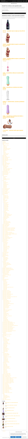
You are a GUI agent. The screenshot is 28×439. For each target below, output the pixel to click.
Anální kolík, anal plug (5, 242)
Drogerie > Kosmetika (5, 231)
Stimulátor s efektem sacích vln (6, 368)
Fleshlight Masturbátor (5, 258)
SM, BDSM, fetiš (4, 332)
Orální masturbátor (5, 265)
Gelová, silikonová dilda (5, 184)
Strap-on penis (5, 187)
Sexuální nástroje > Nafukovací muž (7, 293)
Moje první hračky (5, 395)
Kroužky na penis (5, 244)
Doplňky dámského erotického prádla (7, 309)
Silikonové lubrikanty (6, 216)
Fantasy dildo (4, 183)
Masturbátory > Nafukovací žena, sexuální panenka (8, 269)
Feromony (4, 201)
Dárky (4, 394)
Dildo (3, 180)
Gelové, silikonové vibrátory (6, 339)
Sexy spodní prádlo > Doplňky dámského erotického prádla (9, 330)
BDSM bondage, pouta (5, 166)
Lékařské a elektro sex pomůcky (7, 148)
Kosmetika (4, 211)
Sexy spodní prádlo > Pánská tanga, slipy (7, 331)
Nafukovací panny (5, 259)
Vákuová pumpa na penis (6, 248)
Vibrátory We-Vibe (6, 360)
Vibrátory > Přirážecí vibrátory (6, 386)
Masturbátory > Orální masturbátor (6, 270)
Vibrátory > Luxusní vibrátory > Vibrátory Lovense (8, 379)
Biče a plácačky (5, 167)
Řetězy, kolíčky (5, 150)
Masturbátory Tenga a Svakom (6, 263)
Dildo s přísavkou (5, 176)
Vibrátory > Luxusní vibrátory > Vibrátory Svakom (8, 380)
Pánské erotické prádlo (5, 276)
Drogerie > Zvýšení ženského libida (6, 238)
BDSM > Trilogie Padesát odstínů (6, 163)
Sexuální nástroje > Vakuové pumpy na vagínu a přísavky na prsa (10, 296)
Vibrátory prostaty (5, 372)
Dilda (3, 175)
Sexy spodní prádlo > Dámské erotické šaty (7, 326)
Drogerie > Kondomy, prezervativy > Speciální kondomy (9, 230)
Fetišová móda (5, 147)
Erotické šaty (4, 316)
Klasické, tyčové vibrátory (6, 340)
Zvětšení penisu (5, 251)
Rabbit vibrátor (5, 347)
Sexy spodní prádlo (5, 299)
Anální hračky (4, 142)
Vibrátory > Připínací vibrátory (6, 385)
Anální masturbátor (5, 257)
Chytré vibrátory (5, 338)
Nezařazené (4, 275)
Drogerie (4, 194)
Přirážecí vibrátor (5, 346)
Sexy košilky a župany (5, 320)
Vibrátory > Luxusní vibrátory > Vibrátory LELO (8, 378)
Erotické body (4, 312)
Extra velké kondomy (6, 204)
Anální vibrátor (5, 337)
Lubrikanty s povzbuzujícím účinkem (8, 214)
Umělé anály (4, 266)
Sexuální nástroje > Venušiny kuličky (7, 297)
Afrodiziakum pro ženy (5, 197)
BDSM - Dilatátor (4, 155)
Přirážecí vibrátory (5, 365)
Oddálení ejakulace (5, 218)
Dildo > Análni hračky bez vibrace (6, 188)
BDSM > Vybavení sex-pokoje (6, 164)
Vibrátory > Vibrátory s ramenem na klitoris (7, 392)
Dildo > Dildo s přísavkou (5, 190)
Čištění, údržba (5, 200)
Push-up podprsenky (5, 319)
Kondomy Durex (6, 207)
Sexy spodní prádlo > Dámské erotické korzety (8, 323)
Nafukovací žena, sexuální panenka (7, 264)
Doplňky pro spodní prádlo (6, 310)
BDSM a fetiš (4, 333)
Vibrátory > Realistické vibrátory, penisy (7, 387)
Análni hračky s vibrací (5, 353)
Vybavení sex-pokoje (5, 154)
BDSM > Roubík (4, 161)
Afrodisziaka (4, 141)
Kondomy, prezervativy (5, 202)
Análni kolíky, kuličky (5, 182)
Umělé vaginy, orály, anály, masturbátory (7, 334)
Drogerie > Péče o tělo (5, 235)
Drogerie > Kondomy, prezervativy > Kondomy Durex (8, 229)
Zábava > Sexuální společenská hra (6, 399)
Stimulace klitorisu (5, 285)
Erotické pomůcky (5, 241)
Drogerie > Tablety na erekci (6, 236)
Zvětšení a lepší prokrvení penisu (7, 222)
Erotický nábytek (5, 146)
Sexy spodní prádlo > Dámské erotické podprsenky (8, 324)
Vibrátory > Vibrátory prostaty (6, 391)
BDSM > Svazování (5, 162)
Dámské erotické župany (6, 306)
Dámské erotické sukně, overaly (6, 305)
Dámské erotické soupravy (6, 173)
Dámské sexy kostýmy (5, 174)
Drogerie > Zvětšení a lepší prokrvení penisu (7, 237)
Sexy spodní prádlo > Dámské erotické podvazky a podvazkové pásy (10, 325)
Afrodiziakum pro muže (6, 196)
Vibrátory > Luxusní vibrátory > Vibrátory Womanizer (8, 382)
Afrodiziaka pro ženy (5, 195)
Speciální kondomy (6, 208)
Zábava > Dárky (4, 398)
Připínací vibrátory (5, 345)
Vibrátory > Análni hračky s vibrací (6, 374)
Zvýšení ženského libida (6, 223)
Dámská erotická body (5, 300)
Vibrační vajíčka (5, 250)
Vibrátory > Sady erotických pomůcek (7, 388)
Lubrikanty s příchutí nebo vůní (7, 215)
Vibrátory (4, 352)
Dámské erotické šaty (5, 304)
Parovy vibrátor (5, 344)
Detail (5, 32)
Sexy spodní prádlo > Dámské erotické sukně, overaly (8, 327)
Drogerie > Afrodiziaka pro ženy (6, 224)
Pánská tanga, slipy (5, 317)
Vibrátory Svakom (6, 359)
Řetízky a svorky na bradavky (6, 169)
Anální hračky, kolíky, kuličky (6, 143)
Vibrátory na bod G (5, 351)
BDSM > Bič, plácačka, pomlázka (6, 157)
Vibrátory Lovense (6, 358)
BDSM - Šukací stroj (5, 156)
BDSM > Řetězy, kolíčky (5, 160)
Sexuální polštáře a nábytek (6, 170)
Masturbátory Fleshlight (6, 262)
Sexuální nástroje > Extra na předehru (7, 291)
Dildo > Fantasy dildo (5, 191)
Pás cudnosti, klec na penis (6, 149)
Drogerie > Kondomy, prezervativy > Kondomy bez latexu (9, 228)
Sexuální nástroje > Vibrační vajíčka (6, 298)
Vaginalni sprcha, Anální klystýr (6, 221)
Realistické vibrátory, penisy (6, 366)
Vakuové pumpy (5, 286)
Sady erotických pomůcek (5, 279)
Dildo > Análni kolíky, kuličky (6, 189)
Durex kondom (5, 203)
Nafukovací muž (5, 245)
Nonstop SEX (3, 0)
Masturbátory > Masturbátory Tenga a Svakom (8, 268)
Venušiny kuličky (5, 249)
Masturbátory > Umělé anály (6, 271)
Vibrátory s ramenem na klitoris (6, 373)
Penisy (3, 278)
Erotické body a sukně (5, 313)
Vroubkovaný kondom (6, 210)
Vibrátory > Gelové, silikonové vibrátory (7, 375)
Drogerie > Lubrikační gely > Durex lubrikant (7, 232)
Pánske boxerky (5, 318)
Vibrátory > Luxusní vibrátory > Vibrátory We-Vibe (8, 381)
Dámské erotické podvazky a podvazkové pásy (8, 303)
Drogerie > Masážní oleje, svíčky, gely (7, 234)
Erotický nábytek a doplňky (6, 252)
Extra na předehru (5, 243)
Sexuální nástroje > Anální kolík (6, 290)
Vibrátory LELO (5, 357)
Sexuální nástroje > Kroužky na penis (7, 292)
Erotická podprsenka (5, 311)
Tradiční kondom (6, 209)
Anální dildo (4, 181)
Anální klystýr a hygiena (6, 198)
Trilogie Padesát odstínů (6, 153)
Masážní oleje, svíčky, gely (6, 217)
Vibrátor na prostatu (5, 350)
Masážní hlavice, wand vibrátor (6, 343)
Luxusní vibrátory (5, 341)
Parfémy (4, 277)
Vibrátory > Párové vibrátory (6, 384)
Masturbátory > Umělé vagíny (6, 272)
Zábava (3, 393)
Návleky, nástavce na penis (6, 284)
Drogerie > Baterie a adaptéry (6, 225)
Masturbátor (4, 256)
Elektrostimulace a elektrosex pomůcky (7, 168)
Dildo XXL (4, 177)
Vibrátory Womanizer (6, 361)
